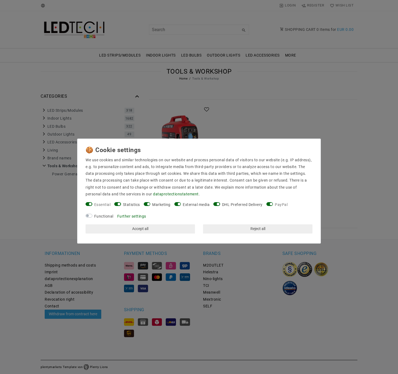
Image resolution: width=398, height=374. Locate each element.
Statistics (131, 204)
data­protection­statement (176, 194)
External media (196, 204)
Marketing (161, 204)
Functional (103, 216)
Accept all (140, 229)
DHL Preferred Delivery (242, 204)
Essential (102, 204)
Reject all (257, 229)
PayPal (281, 204)
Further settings (131, 216)
